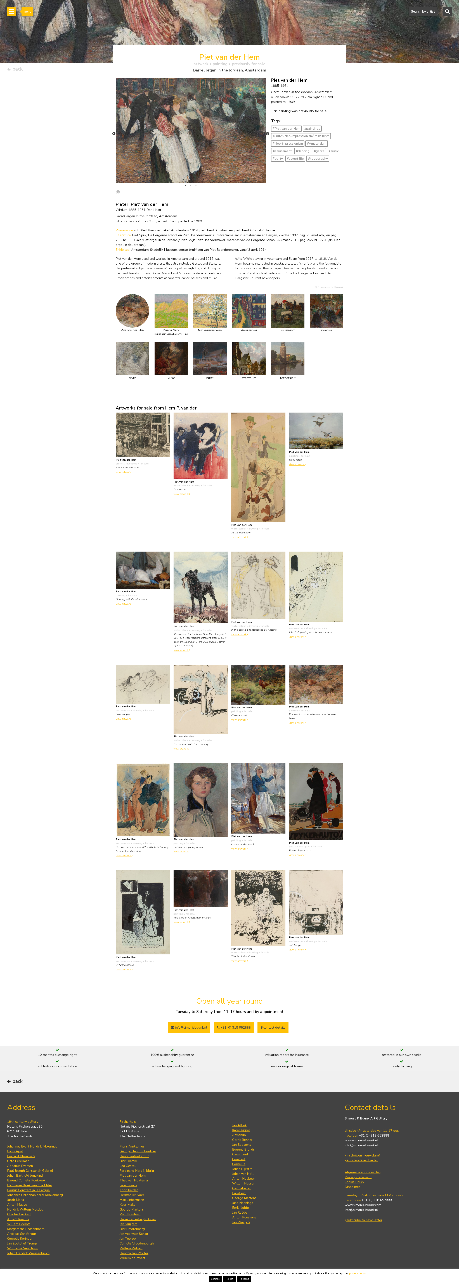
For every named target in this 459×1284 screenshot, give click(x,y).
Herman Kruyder (132, 1195)
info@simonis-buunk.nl (361, 1145)
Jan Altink (239, 1125)
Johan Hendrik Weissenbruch (28, 1253)
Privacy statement (358, 1177)
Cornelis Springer (20, 1238)
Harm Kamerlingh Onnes (138, 1219)
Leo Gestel (128, 1166)
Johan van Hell (243, 1174)
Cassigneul (240, 1154)
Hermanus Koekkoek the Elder (29, 1185)
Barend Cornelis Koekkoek (26, 1180)
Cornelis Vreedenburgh (137, 1243)
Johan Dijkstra (242, 1169)
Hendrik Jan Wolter (134, 1253)
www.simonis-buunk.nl (361, 1140)
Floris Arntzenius (132, 1146)
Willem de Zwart (132, 1258)
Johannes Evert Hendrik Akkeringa (32, 1146)
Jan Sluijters (128, 1224)
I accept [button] (244, 1279)
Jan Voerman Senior (134, 1234)
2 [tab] (190, 185)
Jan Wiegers (241, 1222)
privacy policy (357, 1273)
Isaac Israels (128, 1185)
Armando (239, 1135)
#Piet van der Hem (286, 128)
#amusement (282, 151)
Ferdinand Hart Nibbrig (137, 1171)
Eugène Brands (243, 1149)
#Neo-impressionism (288, 143)
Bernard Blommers (21, 1156)
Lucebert (239, 1193)
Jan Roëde (239, 1212)
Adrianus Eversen (20, 1166)
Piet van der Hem (133, 1175)
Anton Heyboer (243, 1178)
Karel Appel (241, 1130)
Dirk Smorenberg (132, 1229)
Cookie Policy (354, 1182)
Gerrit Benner (242, 1140)
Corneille (238, 1164)
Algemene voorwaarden (362, 1172)
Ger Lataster (241, 1188)
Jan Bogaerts (241, 1144)
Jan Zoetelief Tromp (22, 1243)
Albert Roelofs (18, 1219)
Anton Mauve (17, 1204)
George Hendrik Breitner (138, 1151)
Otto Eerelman (18, 1161)
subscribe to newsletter (364, 1220)
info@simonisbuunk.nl (190, 1027)
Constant (238, 1159)
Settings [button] (215, 1279)
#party (278, 158)
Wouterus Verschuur (22, 1248)
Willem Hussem (244, 1183)
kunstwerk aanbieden (362, 1160)
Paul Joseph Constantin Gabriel (30, 1171)
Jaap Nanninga (242, 1203)
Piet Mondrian (130, 1214)
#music (333, 151)
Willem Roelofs (18, 1224)
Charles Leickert (19, 1214)
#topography (318, 158)
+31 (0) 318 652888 (235, 1027)
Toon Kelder (129, 1190)
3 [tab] (196, 185)
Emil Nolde (240, 1208)
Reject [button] (229, 1279)
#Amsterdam (316, 143)
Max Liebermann (132, 1200)
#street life (295, 158)
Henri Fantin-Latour (134, 1156)
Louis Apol (15, 1151)
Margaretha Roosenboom (25, 1229)
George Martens (132, 1209)
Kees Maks (127, 1204)
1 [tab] (185, 185)
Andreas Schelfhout (21, 1234)
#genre (319, 151)
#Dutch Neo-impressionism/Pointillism (301, 136)
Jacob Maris (15, 1200)
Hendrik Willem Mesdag (25, 1209)
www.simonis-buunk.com (363, 1205)
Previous (113, 133)
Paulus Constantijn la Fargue (28, 1190)
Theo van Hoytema (134, 1180)
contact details (273, 1027)
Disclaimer (352, 1187)
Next (267, 133)
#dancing (302, 151)
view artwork (124, 472)
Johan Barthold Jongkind (25, 1175)
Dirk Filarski (128, 1161)
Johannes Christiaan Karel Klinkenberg (35, 1195)
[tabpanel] (191, 130)
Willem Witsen (131, 1248)
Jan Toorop (128, 1238)
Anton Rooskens (244, 1217)
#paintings (312, 128)
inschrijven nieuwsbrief (363, 1155)
